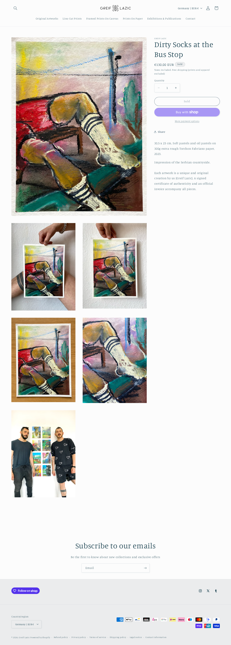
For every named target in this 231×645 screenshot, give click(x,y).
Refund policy (61, 637)
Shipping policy (118, 637)
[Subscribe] (145, 567)
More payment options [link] (187, 121)
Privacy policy (78, 637)
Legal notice (136, 637)
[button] (15, 8)
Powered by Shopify (40, 637)
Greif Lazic (24, 637)
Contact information (156, 637)
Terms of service (98, 637)
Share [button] (161, 131)
